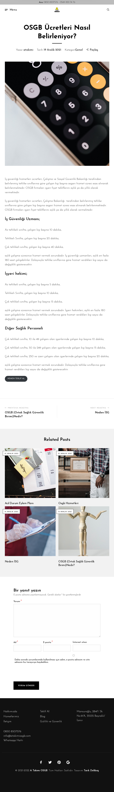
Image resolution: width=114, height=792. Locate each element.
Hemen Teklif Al (16, 378)
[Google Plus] (68, 762)
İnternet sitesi (80, 642)
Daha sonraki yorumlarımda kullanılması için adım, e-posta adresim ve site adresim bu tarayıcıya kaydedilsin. (52, 661)
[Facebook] (41, 762)
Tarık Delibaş (91, 770)
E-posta (48, 642)
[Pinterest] (59, 762)
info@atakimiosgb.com (17, 736)
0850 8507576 (48, 2)
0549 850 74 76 (67, 2)
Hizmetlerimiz (11, 716)
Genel (79, 50)
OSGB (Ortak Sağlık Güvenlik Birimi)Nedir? (76, 563)
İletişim (7, 721)
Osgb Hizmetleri (68, 503)
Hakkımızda (10, 711)
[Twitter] (50, 762)
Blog (42, 716)
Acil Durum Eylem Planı (19, 503)
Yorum (17, 601)
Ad (15, 642)
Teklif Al (44, 711)
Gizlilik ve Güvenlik (51, 721)
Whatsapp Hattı (13, 740)
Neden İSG (11, 561)
